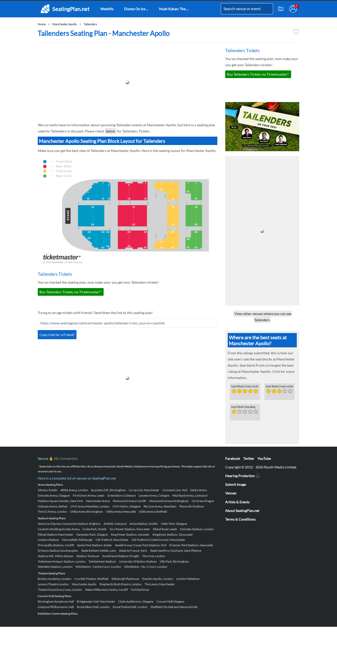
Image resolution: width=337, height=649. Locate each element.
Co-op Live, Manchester (144, 490)
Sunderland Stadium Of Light (120, 556)
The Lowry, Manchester (160, 584)
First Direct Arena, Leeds (88, 495)
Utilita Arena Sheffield (153, 511)
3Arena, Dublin (47, 490)
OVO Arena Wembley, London (90, 506)
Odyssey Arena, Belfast (52, 506)
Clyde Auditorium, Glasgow (135, 601)
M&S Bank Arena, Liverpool (189, 495)
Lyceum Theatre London (53, 584)
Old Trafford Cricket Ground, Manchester (158, 540)
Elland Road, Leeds (165, 529)
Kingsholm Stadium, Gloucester (172, 534)
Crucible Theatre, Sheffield (91, 579)
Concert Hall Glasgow (170, 601)
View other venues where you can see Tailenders (262, 317)
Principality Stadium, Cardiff (56, 545)
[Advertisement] (127, 82)
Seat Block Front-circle (279, 386)
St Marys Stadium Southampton (58, 550)
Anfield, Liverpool (115, 523)
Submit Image (235, 484)
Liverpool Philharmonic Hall (56, 607)
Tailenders (90, 24)
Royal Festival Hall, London (130, 607)
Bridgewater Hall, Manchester (96, 601)
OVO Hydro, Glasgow (126, 506)
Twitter (248, 458)
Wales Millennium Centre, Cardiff (106, 589)
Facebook (232, 458)
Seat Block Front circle (244, 386)
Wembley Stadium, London (55, 566)
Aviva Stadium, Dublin (144, 523)
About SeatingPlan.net (242, 510)
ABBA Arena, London (74, 490)
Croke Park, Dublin (94, 529)
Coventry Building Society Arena (58, 529)
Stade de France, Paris (133, 550)
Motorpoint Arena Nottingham (169, 501)
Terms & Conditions (240, 519)
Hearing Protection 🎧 (242, 476)
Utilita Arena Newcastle (121, 511)
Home (42, 24)
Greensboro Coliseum (121, 495)
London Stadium (48, 540)
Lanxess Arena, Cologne (154, 495)
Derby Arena (198, 490)
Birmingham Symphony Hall (56, 601)
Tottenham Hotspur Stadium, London (62, 561)
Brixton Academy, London (54, 579)
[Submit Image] (281, 9)
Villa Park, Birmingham (174, 561)
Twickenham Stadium (102, 561)
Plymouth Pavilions (191, 506)
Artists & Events (237, 502)
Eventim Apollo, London (157, 579)
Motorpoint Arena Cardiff (129, 501)
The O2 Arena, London (52, 511)
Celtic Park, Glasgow (174, 523)
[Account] (293, 9)
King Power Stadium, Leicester (130, 534)
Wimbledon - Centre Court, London (98, 566)
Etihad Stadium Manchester (55, 534)
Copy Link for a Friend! (57, 335)
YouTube (264, 458)
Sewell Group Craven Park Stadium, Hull (140, 545)
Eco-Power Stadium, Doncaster (130, 529)
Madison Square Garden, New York (60, 501)
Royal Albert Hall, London (93, 607)
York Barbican (140, 589)
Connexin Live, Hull (174, 490)
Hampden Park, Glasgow (92, 534)
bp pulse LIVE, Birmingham (108, 490)
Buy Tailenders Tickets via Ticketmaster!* (70, 292)
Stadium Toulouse (87, 556)
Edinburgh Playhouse (125, 579)
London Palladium (188, 579)
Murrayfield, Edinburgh (77, 540)
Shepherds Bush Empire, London (120, 584)
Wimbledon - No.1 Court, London (145, 566)
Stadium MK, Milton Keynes (55, 556)
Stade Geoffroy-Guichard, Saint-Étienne (175, 550)
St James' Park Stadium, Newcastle (191, 545)
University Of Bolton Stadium (138, 561)
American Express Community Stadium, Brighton (69, 523)
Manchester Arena (98, 501)
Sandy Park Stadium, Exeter (94, 545)
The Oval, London (153, 556)
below (110, 131)
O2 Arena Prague (203, 501)
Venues (230, 493)
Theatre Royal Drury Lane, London (60, 589)
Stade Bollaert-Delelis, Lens (98, 550)
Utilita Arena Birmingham (86, 511)
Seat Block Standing (243, 407)
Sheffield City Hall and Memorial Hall (173, 607)
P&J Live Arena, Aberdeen (160, 506)
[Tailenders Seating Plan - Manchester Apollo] (296, 34)
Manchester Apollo (64, 24)
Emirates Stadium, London (197, 529)
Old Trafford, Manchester (112, 540)
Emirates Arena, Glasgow (54, 495)
